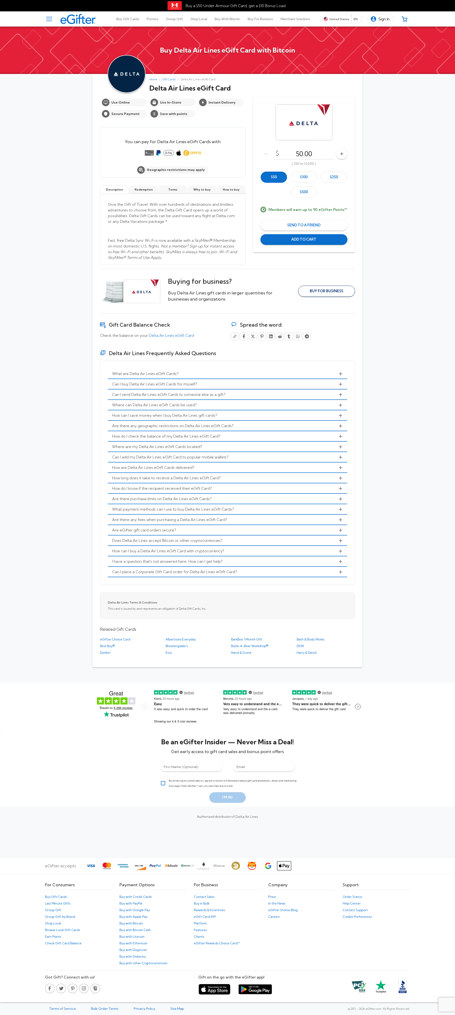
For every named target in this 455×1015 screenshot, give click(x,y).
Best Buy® (107, 646)
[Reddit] (280, 336)
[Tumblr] (289, 336)
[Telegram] (307, 336)
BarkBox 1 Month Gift (246, 639)
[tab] (128, 19)
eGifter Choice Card (115, 639)
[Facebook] (244, 336)
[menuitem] (227, 374)
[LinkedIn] (271, 336)
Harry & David (306, 652)
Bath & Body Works (310, 639)
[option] (274, 177)
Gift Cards (169, 79)
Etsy (169, 652)
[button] (380, 19)
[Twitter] (253, 336)
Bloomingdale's (177, 646)
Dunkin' (105, 652)
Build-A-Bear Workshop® (249, 646)
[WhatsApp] (298, 336)
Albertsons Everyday (181, 639)
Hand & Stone (241, 652)
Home (153, 79)
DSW (300, 646)
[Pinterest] (262, 336)
